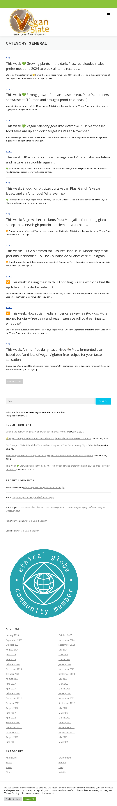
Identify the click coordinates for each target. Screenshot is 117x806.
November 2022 (66, 698)
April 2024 (11, 659)
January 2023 (64, 693)
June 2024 (11, 654)
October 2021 (13, 732)
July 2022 (62, 708)
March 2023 (64, 688)
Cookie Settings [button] (13, 799)
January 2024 (64, 664)
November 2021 (66, 727)
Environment (64, 757)
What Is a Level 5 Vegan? (35, 520)
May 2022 (63, 712)
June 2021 (11, 741)
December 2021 (14, 727)
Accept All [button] (29, 799)
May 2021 (63, 741)
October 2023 (13, 673)
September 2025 (14, 640)
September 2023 (66, 673)
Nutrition (62, 772)
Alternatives (12, 757)
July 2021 (62, 737)
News (9, 58)
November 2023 (66, 669)
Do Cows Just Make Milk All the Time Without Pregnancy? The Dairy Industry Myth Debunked (52, 445)
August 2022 (12, 708)
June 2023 (11, 683)
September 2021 (66, 732)
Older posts (14, 381)
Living (61, 767)
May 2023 (63, 683)
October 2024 (13, 644)
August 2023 (12, 678)
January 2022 (64, 722)
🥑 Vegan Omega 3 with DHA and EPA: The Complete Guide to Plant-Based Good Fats (48, 438)
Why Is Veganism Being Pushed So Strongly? (43, 487)
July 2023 (62, 678)
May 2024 (63, 654)
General (62, 762)
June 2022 (11, 712)
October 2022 (13, 703)
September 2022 (66, 703)
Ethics (9, 762)
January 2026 (12, 635)
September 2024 (66, 644)
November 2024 (66, 640)
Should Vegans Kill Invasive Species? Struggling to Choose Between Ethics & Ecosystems (49, 455)
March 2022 (64, 717)
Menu (108, 13)
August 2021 (12, 737)
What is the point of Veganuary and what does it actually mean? (37, 431)
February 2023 (13, 693)
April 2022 (11, 717)
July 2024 (62, 649)
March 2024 (64, 659)
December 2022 (14, 698)
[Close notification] (112, 4)
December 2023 (14, 669)
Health (9, 767)
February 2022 (13, 722)
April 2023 (11, 688)
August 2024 (12, 649)
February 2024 (13, 664)
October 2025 (65, 635)
